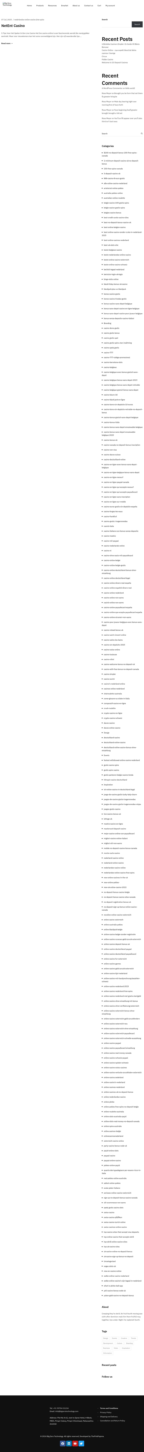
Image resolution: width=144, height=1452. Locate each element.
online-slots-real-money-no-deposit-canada (122, 1121)
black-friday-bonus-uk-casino (115, 284)
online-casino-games (112, 964)
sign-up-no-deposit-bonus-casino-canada (120, 1198)
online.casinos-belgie (112, 1131)
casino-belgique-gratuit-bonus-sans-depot (121, 390)
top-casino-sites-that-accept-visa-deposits (121, 1232)
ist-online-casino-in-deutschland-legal (119, 789)
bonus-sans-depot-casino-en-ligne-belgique (121, 308)
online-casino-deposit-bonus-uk (117, 944)
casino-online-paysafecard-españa (118, 607)
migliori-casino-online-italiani (116, 838)
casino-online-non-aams (114, 598)
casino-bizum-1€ (111, 395)
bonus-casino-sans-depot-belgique (118, 304)
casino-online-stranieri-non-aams (117, 617)
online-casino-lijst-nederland (115, 973)
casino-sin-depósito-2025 (114, 645)
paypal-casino (109, 1155)
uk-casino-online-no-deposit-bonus (118, 1251)
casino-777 (108, 352)
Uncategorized (110, 1261)
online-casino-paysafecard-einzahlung (119, 1048)
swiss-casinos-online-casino (115, 1227)
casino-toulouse (110, 654)
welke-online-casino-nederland (116, 1276)
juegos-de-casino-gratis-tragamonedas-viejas (122, 804)
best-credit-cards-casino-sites (116, 217)
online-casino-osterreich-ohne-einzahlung (121, 1028)
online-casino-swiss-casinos (115, 1067)
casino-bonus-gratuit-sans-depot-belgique (121, 417)
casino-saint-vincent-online (115, 635)
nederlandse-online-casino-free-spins (29, 19)
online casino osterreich (113, 920)
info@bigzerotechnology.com (66, 1411)
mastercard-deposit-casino (115, 829)
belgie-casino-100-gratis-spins (116, 203)
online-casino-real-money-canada (117, 1053)
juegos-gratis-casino (112, 809)
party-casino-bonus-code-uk (115, 1146)
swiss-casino (109, 1212)
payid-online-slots (111, 1150)
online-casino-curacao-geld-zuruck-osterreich (122, 939)
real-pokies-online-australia (115, 1178)
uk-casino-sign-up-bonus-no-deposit (118, 1256)
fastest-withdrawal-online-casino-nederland (122, 760)
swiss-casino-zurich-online (114, 1222)
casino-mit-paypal (111, 541)
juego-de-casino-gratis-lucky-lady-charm (120, 794)
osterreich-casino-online (114, 1141)
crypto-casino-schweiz (113, 718)
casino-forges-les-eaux (113, 511)
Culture (119, 1343)
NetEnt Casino (13, 25)
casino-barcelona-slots (113, 362)
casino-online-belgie (112, 560)
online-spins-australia (113, 1126)
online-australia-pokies (113, 924)
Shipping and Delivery (109, 1416)
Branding (107, 323)
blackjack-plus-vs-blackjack (115, 289)
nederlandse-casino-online (115, 868)
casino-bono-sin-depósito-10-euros (118, 404)
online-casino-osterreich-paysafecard (119, 1033)
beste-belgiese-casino (113, 250)
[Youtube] (75, 1443)
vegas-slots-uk (110, 1266)
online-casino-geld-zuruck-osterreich (119, 968)
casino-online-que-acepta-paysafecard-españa (123, 612)
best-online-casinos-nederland (116, 240)
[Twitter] (81, 1443)
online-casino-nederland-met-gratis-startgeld (122, 996)
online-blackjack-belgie (113, 929)
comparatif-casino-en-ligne (115, 703)
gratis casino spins (111, 765)
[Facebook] (63, 1443)
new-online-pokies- (111, 882)
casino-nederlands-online (114, 546)
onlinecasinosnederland (113, 1136)
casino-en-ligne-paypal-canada (116, 482)
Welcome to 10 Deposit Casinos (115, 62)
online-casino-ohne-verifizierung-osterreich (121, 1006)
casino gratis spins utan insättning (118, 343)
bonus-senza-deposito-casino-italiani (119, 318)
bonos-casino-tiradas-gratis (115, 299)
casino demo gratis (111, 328)
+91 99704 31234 (61, 1408)
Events (106, 755)
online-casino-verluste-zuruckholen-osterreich (123, 1072)
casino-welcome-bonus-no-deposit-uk (119, 664)
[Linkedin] (69, 1443)
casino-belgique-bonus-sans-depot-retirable (122, 385)
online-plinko (109, 1102)
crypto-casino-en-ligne (113, 713)
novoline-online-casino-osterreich (117, 915)
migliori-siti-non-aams (113, 843)
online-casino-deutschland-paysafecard (120, 954)
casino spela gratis (111, 348)
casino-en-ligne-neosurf (113, 477)
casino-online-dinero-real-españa (117, 583)
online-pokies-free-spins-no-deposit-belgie (121, 1107)
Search (105, 19)
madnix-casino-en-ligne (113, 824)
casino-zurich (109, 679)
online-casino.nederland (113, 1077)
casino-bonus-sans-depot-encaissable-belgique (123, 427)
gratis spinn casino (111, 770)
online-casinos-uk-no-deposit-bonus (118, 1092)
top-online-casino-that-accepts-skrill (119, 1237)
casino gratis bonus (112, 333)
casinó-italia (109, 526)
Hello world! (130, 88)
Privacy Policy (105, 1412)
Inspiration (108, 784)
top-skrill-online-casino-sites (115, 1242)
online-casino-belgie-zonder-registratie (120, 934)
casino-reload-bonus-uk (113, 630)
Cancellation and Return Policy (112, 1421)
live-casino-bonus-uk (112, 814)
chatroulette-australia (113, 694)
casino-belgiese (110, 367)
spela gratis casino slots (113, 1207)
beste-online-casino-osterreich (116, 260)
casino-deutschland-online (114, 459)
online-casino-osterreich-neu (115, 1024)
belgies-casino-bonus (112, 213)
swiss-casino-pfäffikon (113, 1217)
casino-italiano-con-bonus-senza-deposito (121, 531)
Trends (133, 1338)
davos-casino (109, 723)
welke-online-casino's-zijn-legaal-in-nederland (122, 1281)
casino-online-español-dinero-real (118, 588)
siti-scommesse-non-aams (115, 1202)
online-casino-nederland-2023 (116, 986)
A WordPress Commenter (112, 88)
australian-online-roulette (114, 198)
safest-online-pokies (112, 1183)
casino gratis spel (111, 338)
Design (106, 733)
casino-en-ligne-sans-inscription (117, 497)
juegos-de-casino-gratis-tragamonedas (120, 799)
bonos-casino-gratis (112, 294)
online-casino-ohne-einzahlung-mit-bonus (121, 1001)
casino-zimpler (110, 674)
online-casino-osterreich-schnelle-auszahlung (122, 1038)
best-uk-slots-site (111, 245)
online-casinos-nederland (114, 1087)
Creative (124, 1338)
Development (108, 1343)
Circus (104, 56)
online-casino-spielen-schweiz (116, 1063)
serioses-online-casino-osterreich (117, 1193)
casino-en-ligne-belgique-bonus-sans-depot (121, 472)
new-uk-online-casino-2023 (115, 887)
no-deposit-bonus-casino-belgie (117, 892)
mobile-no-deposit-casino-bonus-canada (120, 848)
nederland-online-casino (114, 863)
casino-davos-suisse (112, 454)
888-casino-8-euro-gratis (114, 178)
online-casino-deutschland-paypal (118, 949)
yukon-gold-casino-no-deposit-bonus (119, 1295)
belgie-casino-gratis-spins (114, 208)
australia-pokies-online (113, 193)
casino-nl (107, 550)
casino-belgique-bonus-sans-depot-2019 (120, 380)
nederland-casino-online (114, 858)
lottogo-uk (108, 819)
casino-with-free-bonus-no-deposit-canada (121, 669)
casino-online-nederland (114, 593)
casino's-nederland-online (114, 684)
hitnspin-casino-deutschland (115, 780)
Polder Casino (107, 59)
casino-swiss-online (112, 649)
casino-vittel (109, 659)
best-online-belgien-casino (115, 227)
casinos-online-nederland (114, 689)
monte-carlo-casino (112, 853)
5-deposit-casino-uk (112, 173)
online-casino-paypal (112, 1043)
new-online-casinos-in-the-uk (116, 877)
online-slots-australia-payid (115, 1116)
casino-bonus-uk (110, 440)
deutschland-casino (112, 737)
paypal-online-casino (112, 1160)
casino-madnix (110, 536)
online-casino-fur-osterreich (115, 959)
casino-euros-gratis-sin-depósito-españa (120, 506)
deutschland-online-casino (114, 742)
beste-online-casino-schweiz (115, 264)
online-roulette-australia (114, 1111)
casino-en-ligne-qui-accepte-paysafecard (120, 492)
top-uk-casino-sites (112, 1246)
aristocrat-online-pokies (113, 188)
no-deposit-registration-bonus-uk (117, 902)
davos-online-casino (112, 728)
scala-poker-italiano (112, 1188)
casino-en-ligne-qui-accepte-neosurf (119, 487)
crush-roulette (110, 708)
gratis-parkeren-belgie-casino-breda (118, 775)
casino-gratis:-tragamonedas (115, 521)
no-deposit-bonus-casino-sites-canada (119, 897)
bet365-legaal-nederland (114, 269)
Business (106, 1348)
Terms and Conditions (109, 1408)
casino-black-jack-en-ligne (114, 399)
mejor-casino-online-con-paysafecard (119, 833)
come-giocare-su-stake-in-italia (117, 698)
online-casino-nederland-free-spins (118, 991)
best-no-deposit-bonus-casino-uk (117, 222)
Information (107, 1353)
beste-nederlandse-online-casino (117, 255)
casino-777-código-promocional (117, 357)
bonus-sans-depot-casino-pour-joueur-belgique (123, 313)
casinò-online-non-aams (114, 602)
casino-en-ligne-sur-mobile (115, 502)
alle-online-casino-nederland (115, 183)
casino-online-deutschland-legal (117, 578)
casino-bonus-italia (111, 422)
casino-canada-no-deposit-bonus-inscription (122, 445)
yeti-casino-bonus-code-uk (115, 1290)
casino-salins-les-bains (113, 640)
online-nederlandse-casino (115, 1097)
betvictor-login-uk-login (113, 274)
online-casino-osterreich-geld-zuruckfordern (122, 1019)
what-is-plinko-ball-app (113, 1286)
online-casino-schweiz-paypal (116, 1058)
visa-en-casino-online (112, 1271)
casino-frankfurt (110, 516)
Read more (5, 43)
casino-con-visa (110, 450)
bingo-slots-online (111, 279)
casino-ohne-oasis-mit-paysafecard (118, 555)
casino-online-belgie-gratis (115, 565)
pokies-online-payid (112, 1165)
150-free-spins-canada (113, 168)
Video (116, 1348)
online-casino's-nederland (114, 1082)
